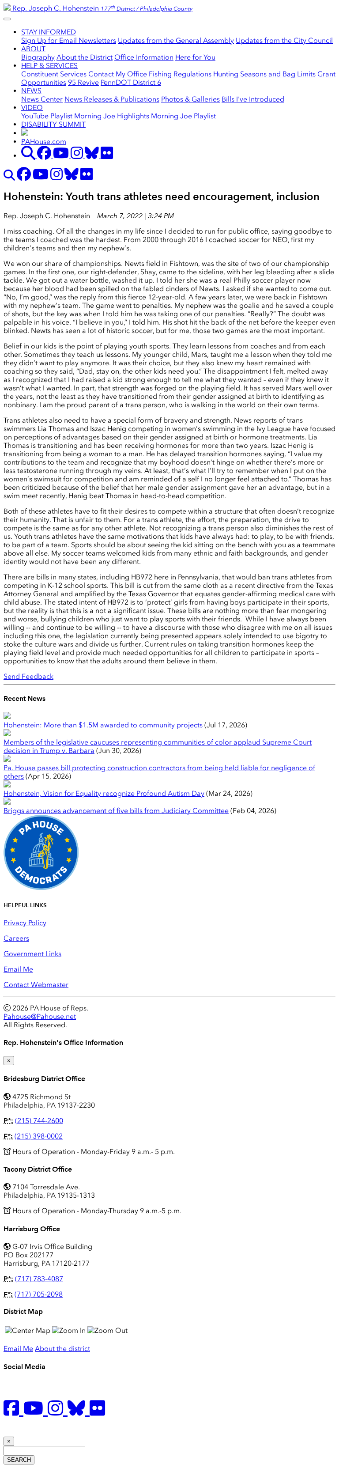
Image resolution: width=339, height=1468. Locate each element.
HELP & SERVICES (49, 65)
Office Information (143, 57)
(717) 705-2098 (39, 1294)
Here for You (195, 57)
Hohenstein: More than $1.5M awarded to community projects (103, 725)
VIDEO (32, 107)
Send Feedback (28, 676)
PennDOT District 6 (131, 82)
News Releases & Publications (111, 99)
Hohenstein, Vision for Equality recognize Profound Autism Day (104, 793)
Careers (16, 938)
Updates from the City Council (284, 40)
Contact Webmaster (36, 984)
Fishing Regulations (180, 74)
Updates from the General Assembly (176, 40)
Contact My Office (117, 74)
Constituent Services (54, 74)
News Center (42, 99)
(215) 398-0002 (39, 1136)
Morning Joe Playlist (183, 116)
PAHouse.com (43, 141)
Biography (38, 57)
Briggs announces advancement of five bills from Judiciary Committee (116, 810)
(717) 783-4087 (39, 1279)
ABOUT (33, 49)
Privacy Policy (25, 923)
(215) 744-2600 (39, 1120)
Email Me (18, 969)
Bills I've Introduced (253, 99)
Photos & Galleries (190, 99)
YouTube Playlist (46, 116)
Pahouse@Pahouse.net (40, 1016)
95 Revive (83, 82)
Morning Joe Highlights (111, 116)
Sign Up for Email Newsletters (68, 40)
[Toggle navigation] (7, 19)
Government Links (32, 954)
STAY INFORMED (48, 32)
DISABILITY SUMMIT (53, 124)
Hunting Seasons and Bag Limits (264, 74)
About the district (62, 1348)
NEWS (31, 91)
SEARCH (19, 1460)
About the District (84, 57)
